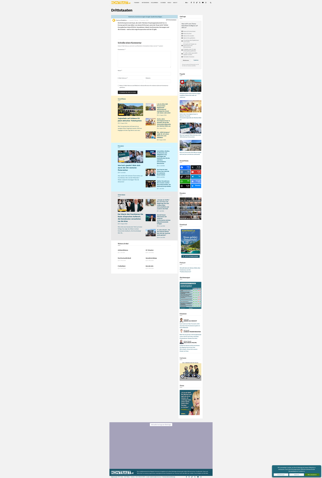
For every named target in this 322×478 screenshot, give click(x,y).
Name (120, 70)
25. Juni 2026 (161, 226)
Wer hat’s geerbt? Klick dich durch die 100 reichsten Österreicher (129, 167)
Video (169, 2)
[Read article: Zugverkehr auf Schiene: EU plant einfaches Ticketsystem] (130, 109)
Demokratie (149, 266)
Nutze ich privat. (187, 33)
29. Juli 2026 (122, 172)
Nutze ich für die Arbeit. (189, 31)
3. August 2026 (162, 139)
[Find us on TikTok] (196, 2)
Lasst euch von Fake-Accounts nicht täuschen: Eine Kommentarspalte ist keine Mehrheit (190, 325)
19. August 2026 (123, 123)
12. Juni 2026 (150, 252)
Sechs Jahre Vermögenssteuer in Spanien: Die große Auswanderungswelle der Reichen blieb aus (164, 122)
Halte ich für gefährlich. (189, 38)
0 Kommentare (172, 20)
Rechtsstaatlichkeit (124, 258)
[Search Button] (210, 2)
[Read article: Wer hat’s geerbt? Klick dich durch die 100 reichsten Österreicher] (130, 156)
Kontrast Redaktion (121, 20)
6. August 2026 (162, 128)
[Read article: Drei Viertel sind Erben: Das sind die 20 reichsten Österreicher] (151, 172)
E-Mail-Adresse (123, 78)
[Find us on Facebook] (191, 2)
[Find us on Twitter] (199, 2)
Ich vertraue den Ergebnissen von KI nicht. (191, 40)
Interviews (145, 2)
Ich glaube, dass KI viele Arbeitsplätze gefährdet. (189, 50)
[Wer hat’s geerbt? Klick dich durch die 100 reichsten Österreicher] (190, 128)
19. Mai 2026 (122, 260)
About (175, 2)
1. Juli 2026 (122, 252)
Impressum (114, 476)
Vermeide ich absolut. (188, 56)
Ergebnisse (196, 60)
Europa (121, 114)
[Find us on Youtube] (203, 2)
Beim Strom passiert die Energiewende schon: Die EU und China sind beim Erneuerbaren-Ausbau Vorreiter (190, 336)
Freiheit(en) (121, 266)
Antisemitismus (123, 250)
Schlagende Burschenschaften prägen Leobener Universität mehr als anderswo (190, 95)
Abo (186, 2)
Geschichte (122, 210)
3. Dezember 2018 (143, 20)
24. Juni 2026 (161, 237)
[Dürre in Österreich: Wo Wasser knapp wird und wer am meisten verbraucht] (190, 145)
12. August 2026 (162, 115)
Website (148, 78)
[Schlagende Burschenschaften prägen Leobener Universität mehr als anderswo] (190, 85)
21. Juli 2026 (161, 165)
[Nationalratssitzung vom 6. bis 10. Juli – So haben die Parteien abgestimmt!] (190, 295)
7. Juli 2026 (161, 188)
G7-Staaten (150, 250)
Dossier (163, 2)
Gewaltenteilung (151, 258)
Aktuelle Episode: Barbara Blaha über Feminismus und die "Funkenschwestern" (190, 269)
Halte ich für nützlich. (188, 35)
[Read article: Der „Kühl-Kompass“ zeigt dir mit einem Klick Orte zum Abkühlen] (151, 135)
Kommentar (122, 49)
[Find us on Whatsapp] (205, 2)
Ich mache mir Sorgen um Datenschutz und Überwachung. (189, 45)
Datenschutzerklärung (168, 476)
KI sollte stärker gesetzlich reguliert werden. (190, 53)
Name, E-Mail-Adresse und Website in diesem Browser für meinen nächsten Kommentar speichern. (143, 86)
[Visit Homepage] (121, 3)
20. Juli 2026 (161, 177)
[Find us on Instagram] (194, 2)
